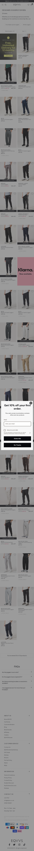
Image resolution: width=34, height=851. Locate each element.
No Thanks (17, 445)
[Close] (31, 403)
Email (5, 420)
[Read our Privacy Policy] (30, 433)
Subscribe (17, 438)
